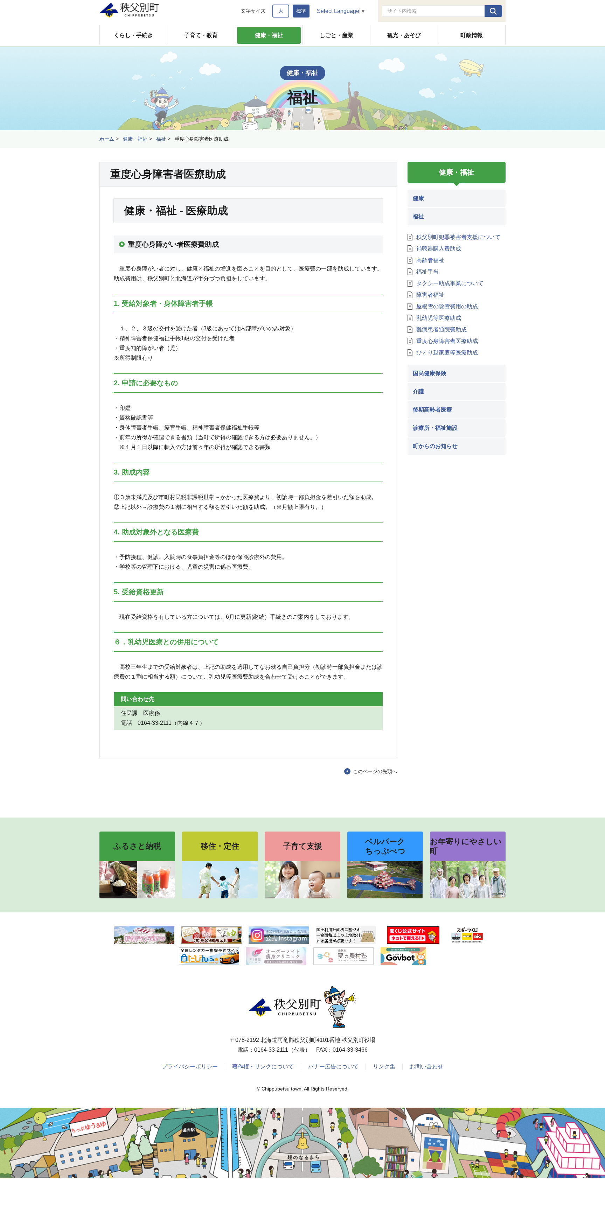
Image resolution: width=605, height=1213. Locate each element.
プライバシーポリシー (190, 1067)
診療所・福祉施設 (435, 428)
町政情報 (471, 35)
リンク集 (384, 1067)
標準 (301, 11)
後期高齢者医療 (432, 410)
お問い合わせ (426, 1067)
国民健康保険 (429, 373)
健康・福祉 (269, 35)
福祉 (161, 139)
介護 (418, 391)
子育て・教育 (201, 35)
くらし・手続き (133, 35)
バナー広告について (333, 1067)
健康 (418, 198)
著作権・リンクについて (263, 1067)
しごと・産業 (336, 35)
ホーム (106, 139)
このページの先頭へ (375, 771)
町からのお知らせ (435, 446)
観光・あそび (404, 35)
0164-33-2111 (271, 1050)
